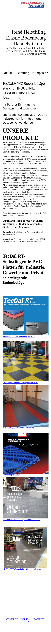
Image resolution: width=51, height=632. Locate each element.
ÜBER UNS (25, 619)
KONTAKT (25, 621)
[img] (32, 4)
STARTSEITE (11, 619)
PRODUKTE (38, 619)
